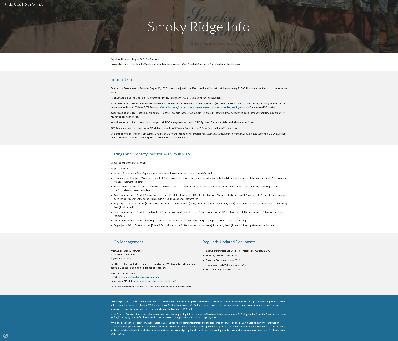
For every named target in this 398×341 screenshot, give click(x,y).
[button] (5, 336)
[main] (199, 26)
